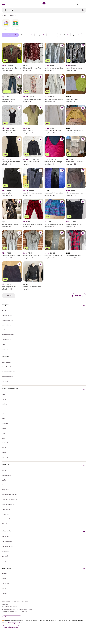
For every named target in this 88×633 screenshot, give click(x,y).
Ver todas (5, 457)
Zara (3, 409)
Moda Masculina (7, 320)
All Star (4, 433)
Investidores (6, 514)
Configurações (7, 561)
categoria (39, 35)
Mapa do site (6, 519)
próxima (78, 295)
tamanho (63, 35)
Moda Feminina (7, 315)
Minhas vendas (7, 541)
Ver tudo (5, 381)
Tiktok (4, 588)
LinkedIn (4, 593)
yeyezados (5, 556)
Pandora (5, 423)
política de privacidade (14, 623)
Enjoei (4, 310)
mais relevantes (9, 35)
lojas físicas (6, 509)
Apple (4, 452)
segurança (5, 490)
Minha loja (5, 536)
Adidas (4, 399)
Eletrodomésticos (8, 335)
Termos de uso (7, 485)
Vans (3, 414)
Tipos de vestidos (8, 367)
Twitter (4, 578)
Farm (3, 394)
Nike (3, 419)
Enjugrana (5, 551)
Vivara (4, 428)
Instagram (5, 583)
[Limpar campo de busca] (83, 10)
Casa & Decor (6, 325)
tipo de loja (25, 35)
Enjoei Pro (5, 349)
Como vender (6, 475)
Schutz (4, 448)
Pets (3, 344)
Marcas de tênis (7, 377)
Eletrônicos (6, 330)
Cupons (4, 524)
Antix (3, 438)
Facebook (5, 574)
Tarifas (4, 480)
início (4, 16)
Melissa (4, 404)
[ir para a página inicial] (44, 5)
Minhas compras (7, 546)
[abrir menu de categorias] (3, 3)
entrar (84, 4)
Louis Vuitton (6, 443)
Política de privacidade (9, 494)
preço (75, 35)
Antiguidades (6, 339)
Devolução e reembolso (10, 499)
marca (51, 35)
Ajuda (4, 470)
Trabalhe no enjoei (8, 504)
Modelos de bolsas (8, 372)
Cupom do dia (6, 362)
